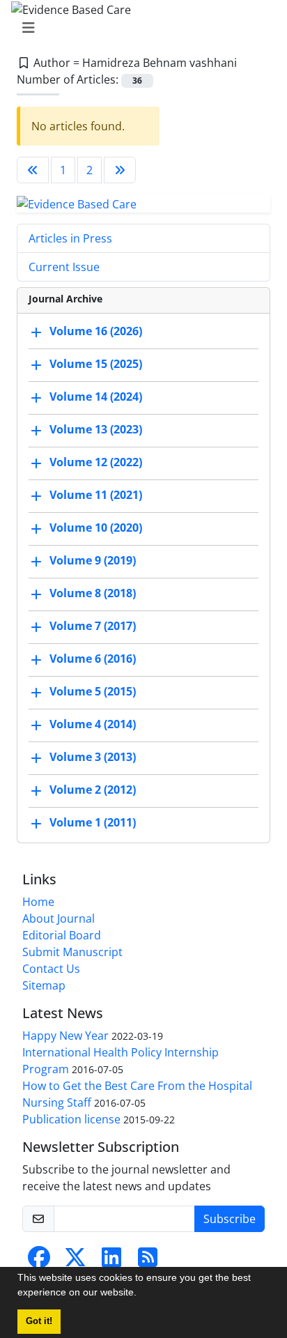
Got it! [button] (39, 1321)
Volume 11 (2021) (95, 495)
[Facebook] (39, 1261)
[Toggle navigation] (139, 28)
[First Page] (33, 170)
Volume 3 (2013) (92, 757)
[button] (141, 1294)
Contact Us (51, 968)
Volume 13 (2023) (95, 430)
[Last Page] (120, 170)
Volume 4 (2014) (92, 724)
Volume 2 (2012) (92, 790)
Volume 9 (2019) (92, 561)
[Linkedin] (111, 1261)
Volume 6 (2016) (92, 659)
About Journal (58, 918)
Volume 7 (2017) (92, 626)
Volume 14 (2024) (95, 397)
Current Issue (64, 267)
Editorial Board (61, 935)
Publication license (71, 1119)
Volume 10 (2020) (95, 528)
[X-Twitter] (75, 1261)
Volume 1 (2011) (92, 823)
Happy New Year (65, 1035)
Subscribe (229, 1218)
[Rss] (147, 1261)
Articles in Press (70, 238)
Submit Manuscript (72, 952)
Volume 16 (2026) (95, 331)
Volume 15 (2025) (95, 364)
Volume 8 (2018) (92, 593)
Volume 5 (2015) (92, 692)
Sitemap (43, 985)
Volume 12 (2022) (95, 462)
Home (38, 901)
